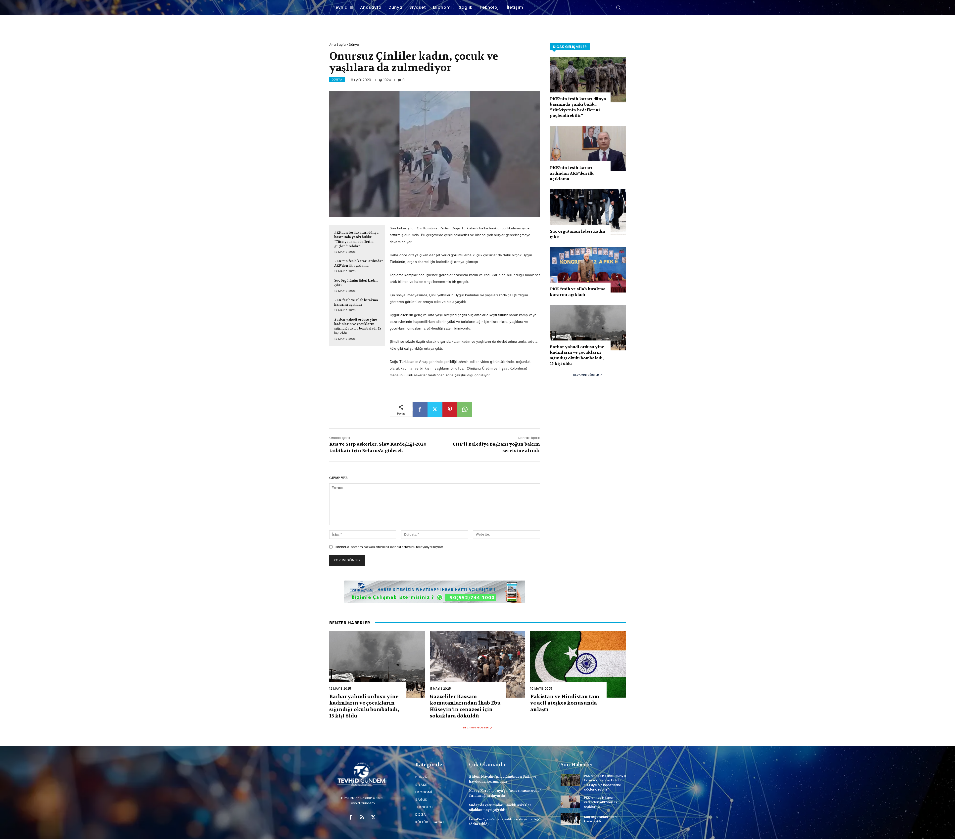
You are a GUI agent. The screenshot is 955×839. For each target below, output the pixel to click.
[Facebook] (420, 409)
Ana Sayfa (337, 44)
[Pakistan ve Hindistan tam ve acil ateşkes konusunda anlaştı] (578, 664)
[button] (618, 7)
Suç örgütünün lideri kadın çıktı (600, 819)
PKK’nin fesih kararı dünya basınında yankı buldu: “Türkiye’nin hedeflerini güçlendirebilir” (578, 107)
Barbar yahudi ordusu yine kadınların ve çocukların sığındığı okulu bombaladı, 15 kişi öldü (357, 326)
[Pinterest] (449, 409)
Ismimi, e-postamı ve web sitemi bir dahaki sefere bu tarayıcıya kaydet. (389, 547)
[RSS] (361, 817)
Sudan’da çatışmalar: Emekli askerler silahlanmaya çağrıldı (500, 807)
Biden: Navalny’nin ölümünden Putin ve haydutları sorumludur (502, 779)
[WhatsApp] (464, 409)
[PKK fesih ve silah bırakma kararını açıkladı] (588, 270)
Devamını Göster (586, 375)
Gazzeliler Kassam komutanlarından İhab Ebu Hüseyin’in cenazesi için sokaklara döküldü (465, 706)
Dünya (354, 44)
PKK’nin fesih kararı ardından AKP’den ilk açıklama (358, 263)
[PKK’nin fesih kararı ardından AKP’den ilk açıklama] (588, 148)
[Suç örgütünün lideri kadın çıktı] (588, 212)
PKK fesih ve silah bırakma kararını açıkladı (356, 302)
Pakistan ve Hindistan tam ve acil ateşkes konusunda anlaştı (564, 703)
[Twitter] (435, 409)
